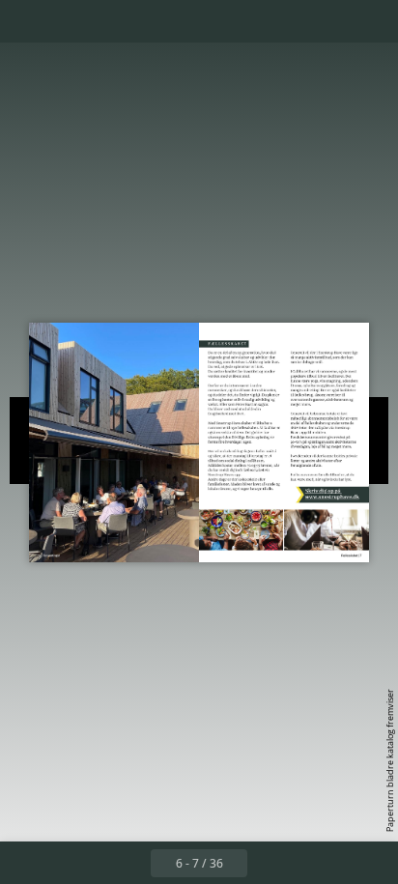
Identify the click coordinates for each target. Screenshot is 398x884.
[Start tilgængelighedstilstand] (112, 21)
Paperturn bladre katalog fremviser (390, 760)
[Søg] (69, 21)
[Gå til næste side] (268, 862)
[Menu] (27, 21)
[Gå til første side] (87, 862)
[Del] (328, 21)
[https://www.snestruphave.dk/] (342, 494)
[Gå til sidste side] (311, 862)
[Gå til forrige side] (129, 862)
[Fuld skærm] (371, 21)
